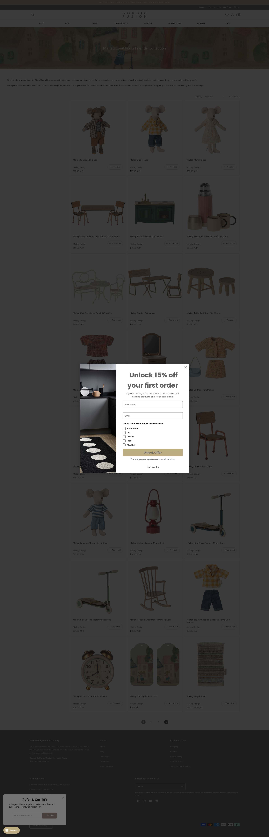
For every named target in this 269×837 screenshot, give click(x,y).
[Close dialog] (185, 367)
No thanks (153, 467)
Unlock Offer (153, 453)
